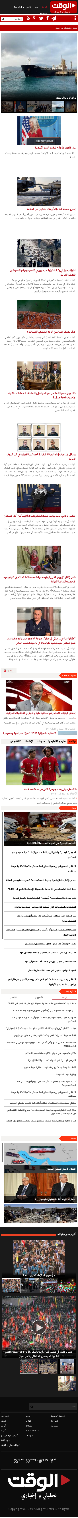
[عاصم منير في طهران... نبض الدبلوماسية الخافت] (45, 106)
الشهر (14, 997)
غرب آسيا (5, 1416)
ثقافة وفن (15, 741)
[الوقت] (63, 8)
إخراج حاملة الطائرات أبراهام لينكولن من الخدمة (51, 209)
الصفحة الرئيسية (58, 1416)
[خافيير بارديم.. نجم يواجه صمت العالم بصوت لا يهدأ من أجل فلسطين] (39, 498)
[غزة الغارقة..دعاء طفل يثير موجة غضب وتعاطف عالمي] (67, 1366)
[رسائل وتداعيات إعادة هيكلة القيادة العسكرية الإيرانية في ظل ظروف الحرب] (39, 437)
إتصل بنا (54, 1421)
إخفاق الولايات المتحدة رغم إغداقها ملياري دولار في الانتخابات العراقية (40, 713)
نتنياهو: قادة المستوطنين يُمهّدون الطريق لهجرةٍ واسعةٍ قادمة (44, 898)
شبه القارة (5, 1440)
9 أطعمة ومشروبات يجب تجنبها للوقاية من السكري (50, 1067)
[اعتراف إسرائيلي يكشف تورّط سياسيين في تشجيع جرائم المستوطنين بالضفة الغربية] (39, 253)
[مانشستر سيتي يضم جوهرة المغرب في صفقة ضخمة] (39, 765)
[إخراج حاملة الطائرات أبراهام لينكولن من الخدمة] (39, 191)
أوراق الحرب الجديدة (66, 1074)
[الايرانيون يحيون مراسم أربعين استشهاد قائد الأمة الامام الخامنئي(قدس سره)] (29, 1285)
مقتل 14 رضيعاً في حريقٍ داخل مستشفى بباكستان (50, 944)
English (43, 14)
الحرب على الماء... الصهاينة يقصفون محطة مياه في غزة (48, 953)
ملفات (73, 1139)
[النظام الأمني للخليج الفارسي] (40, 1158)
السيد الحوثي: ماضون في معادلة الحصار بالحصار (52, 971)
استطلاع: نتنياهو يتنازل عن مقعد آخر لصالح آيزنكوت (50, 962)
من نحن (54, 1425)
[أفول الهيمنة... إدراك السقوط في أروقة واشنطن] (7, 106)
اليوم (64, 998)
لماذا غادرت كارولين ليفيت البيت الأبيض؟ (55, 148)
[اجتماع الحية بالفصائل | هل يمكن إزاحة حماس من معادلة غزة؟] (32, 106)
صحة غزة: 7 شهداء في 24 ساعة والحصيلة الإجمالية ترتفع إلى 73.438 (42, 889)
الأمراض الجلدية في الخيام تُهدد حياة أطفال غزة (51, 843)
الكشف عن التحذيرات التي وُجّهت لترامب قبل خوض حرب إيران (45, 907)
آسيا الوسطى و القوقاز (10, 1445)
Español (18, 7)
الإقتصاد (29, 741)
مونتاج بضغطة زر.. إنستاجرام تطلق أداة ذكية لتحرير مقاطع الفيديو (47, 28)
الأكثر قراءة (71, 992)
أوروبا (3, 1425)
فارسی (28, 7)
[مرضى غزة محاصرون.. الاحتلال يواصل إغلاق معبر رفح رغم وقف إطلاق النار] (67, 1383)
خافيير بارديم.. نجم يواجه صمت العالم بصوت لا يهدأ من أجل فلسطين (39, 516)
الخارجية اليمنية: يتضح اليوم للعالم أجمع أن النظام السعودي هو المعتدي (44, 854)
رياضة (72, 741)
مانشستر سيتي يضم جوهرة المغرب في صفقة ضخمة (50, 789)
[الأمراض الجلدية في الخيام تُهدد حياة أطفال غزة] (40, 829)
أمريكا (3, 1430)
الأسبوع (39, 997)
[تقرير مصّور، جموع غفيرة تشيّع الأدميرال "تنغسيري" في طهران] (48, 1285)
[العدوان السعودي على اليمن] (40, 1219)
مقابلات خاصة (69, 676)
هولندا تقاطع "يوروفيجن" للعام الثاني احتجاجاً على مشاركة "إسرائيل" (41, 1028)
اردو (36, 7)
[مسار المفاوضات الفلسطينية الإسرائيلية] (40, 1188)
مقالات (29, 1425)
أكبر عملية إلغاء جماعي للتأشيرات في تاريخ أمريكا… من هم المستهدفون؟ (46, 918)
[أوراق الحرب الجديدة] (58, 106)
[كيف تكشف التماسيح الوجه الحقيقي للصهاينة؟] (39, 314)
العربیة (44, 7)
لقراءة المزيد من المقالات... (10, 670)
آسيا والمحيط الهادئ (9, 1435)
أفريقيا (4, 1421)
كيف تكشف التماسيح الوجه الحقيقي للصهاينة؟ (51, 332)
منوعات (41, 741)
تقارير (28, 1421)
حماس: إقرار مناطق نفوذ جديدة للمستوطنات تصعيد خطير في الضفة (41, 880)
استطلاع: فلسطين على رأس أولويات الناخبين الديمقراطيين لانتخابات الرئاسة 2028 (41, 932)
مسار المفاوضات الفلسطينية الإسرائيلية (55, 1199)
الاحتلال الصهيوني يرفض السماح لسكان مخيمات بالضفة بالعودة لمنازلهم (43, 868)
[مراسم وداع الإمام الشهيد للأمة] (39, 1259)
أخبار (74, 808)
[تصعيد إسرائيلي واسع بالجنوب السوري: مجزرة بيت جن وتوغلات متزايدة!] (48, 1366)
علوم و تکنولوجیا (57, 741)
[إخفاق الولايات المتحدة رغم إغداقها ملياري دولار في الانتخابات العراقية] (39, 695)
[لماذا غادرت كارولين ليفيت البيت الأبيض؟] (39, 130)
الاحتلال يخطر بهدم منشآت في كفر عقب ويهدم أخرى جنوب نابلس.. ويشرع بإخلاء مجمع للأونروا (41, 982)
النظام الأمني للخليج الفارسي (60, 1169)
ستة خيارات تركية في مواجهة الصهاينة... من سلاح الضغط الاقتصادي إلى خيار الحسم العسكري (41, 1112)
